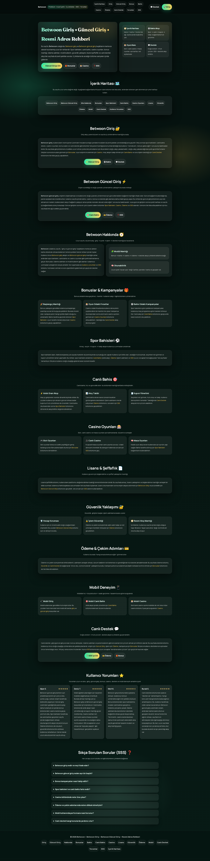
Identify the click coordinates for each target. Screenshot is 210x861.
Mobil (91, 109)
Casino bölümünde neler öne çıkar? (70, 797)
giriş (73, 608)
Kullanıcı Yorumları (117, 109)
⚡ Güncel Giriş (92, 162)
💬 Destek (154, 7)
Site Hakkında (86, 103)
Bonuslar (98, 103)
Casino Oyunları (138, 103)
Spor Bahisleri (111, 103)
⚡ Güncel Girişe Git (51, 66)
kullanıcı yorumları (89, 265)
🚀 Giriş (167, 7)
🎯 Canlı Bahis (93, 215)
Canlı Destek (118, 10)
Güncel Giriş (120, 4)
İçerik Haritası (99, 4)
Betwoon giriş (71, 46)
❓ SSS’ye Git (92, 655)
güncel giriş (44, 611)
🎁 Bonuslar (70, 66)
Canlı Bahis (124, 103)
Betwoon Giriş (51, 103)
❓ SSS (96, 66)
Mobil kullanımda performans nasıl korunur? (74, 813)
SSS (139, 10)
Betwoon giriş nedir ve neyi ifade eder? (72, 765)
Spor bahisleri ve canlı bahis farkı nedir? (72, 789)
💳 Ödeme (108, 215)
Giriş (110, 4)
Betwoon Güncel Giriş (69, 103)
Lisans (150, 103)
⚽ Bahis (107, 162)
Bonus (131, 4)
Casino (98, 10)
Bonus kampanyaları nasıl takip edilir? (71, 781)
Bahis (140, 4)
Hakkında (68, 842)
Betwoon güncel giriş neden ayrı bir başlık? (73, 773)
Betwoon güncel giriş (87, 46)
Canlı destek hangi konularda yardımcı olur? (74, 821)
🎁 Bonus (120, 655)
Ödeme (107, 10)
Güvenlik (160, 103)
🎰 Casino (84, 66)
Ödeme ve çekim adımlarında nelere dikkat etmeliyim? (78, 805)
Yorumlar (130, 10)
